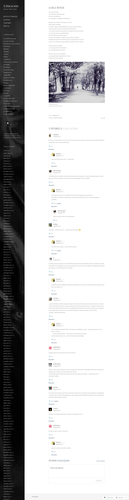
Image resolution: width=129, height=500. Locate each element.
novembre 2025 (8, 174)
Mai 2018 (6, 408)
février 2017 (7, 447)
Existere (6, 57)
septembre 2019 (8, 366)
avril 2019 (6, 379)
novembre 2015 (8, 486)
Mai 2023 (6, 252)
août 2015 (6, 494)
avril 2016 (6, 473)
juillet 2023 (6, 247)
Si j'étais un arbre (11, 6)
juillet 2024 (7, 216)
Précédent (35, 497)
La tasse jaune (7, 88)
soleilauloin (64, 460)
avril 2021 (6, 317)
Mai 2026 (6, 158)
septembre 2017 (8, 429)
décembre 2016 (8, 452)
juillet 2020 (7, 340)
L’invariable (7, 64)
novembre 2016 (8, 455)
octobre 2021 (7, 301)
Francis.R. (55, 408)
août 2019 (6, 369)
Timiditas (6, 51)
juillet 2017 (6, 434)
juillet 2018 (6, 403)
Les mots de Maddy (9, 41)
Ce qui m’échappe (8, 114)
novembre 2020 (8, 330)
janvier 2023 (7, 262)
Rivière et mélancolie (9, 85)
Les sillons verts (8, 80)
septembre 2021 (8, 304)
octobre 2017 (7, 426)
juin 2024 (6, 218)
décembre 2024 (8, 203)
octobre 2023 (7, 239)
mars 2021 (6, 320)
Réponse (99, 480)
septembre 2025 (8, 179)
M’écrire (6, 26)
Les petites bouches (9, 109)
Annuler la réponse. (100, 461)
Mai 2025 (6, 189)
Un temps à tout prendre (10, 101)
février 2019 (7, 385)
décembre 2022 (8, 265)
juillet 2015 (6, 497)
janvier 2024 (7, 231)
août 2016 (6, 463)
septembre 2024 (8, 210)
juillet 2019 (6, 372)
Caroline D (58, 154)
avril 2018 (6, 411)
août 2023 (6, 244)
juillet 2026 (7, 153)
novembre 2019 (8, 361)
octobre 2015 (7, 489)
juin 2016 (6, 468)
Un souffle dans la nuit (10, 38)
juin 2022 (6, 281)
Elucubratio (7, 67)
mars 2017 (6, 445)
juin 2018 (6, 405)
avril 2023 (6, 255)
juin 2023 (6, 249)
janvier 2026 (7, 169)
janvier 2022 (7, 294)
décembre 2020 (8, 327)
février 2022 (7, 291)
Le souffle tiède (8, 111)
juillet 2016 (6, 465)
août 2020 (6, 338)
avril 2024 (6, 223)
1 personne (59, 203)
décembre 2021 (8, 296)
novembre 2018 (8, 392)
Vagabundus (7, 75)
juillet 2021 (6, 309)
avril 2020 (6, 348)
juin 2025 (6, 187)
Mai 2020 (6, 346)
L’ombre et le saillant (9, 77)
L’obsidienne (7, 46)
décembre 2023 (8, 234)
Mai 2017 (6, 439)
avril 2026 (6, 161)
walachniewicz (56, 347)
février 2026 (7, 166)
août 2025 (6, 182)
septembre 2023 (8, 242)
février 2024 (7, 228)
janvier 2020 (7, 356)
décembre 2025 (8, 171)
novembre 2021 (8, 299)
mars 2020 (6, 351)
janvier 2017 (7, 450)
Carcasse (6, 54)
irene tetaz (55, 298)
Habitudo (6, 49)
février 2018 (7, 416)
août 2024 (6, 213)
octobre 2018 (7, 395)
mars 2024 (6, 226)
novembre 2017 (8, 424)
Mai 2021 (6, 314)
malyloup (55, 224)
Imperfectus (7, 59)
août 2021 (6, 307)
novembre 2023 (8, 236)
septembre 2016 (8, 460)
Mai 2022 (6, 283)
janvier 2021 (7, 325)
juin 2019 (6, 374)
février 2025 (7, 197)
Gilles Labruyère (57, 170)
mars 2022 (6, 288)
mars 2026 (6, 164)
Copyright (7, 23)
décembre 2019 (8, 359)
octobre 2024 (7, 208)
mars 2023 (6, 257)
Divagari (6, 83)
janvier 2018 (7, 418)
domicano (55, 387)
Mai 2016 (6, 470)
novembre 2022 (8, 268)
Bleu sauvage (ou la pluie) (11, 62)
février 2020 (7, 353)
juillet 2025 (6, 184)
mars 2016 (6, 476)
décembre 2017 (8, 421)
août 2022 (6, 275)
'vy (53, 258)
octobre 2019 (7, 364)
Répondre (51, 149)
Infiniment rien (8, 72)
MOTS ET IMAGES (10, 16)
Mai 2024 (6, 221)
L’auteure (7, 19)
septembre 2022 (8, 273)
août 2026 (6, 150)
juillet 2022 (7, 278)
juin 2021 (6, 312)
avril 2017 (6, 442)
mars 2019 (6, 382)
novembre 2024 (8, 205)
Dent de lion (7, 104)
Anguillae (6, 93)
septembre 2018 (8, 398)
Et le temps (7, 90)
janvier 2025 (7, 200)
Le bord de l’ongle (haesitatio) (12, 106)
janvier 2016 (7, 481)
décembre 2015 (8, 484)
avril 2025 (6, 192)
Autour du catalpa (9, 70)
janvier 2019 (7, 387)
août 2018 (6, 400)
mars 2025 (6, 195)
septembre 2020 (8, 335)
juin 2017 (6, 437)
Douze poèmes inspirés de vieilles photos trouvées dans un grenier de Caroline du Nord (12, 135)
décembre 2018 (8, 390)
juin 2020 (6, 343)
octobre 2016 (7, 457)
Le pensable (7, 96)
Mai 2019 (6, 377)
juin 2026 (6, 156)
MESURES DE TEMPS (58, 118)
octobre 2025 (7, 176)
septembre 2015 (8, 491)
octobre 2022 (7, 270)
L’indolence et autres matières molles (12, 44)
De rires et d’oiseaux (9, 98)
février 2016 (7, 478)
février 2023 (7, 260)
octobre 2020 (7, 333)
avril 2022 (6, 286)
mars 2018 (6, 413)
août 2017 (6, 431)
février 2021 (7, 322)
